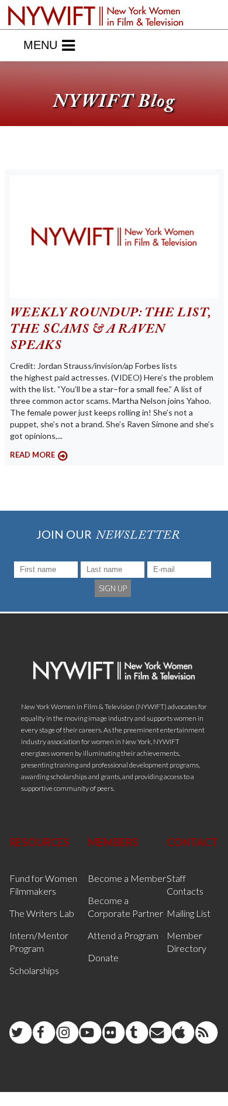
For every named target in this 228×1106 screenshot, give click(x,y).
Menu (40, 45)
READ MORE (32, 454)
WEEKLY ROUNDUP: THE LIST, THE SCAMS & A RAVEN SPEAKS (110, 330)
